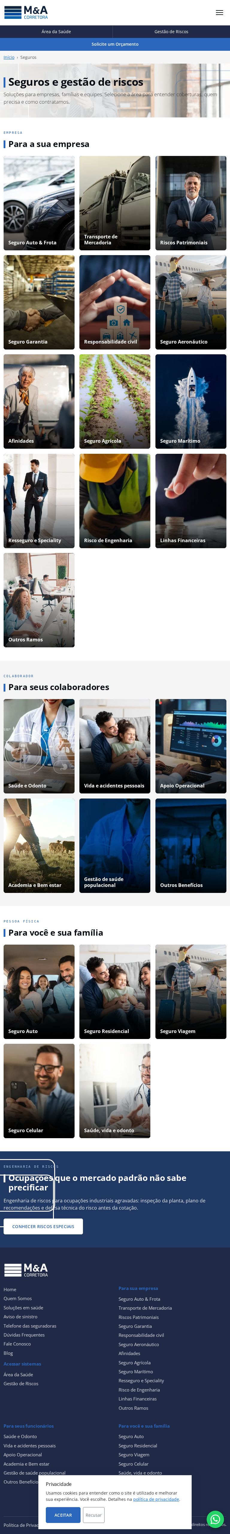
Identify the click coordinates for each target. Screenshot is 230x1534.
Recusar (94, 1515)
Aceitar (63, 1515)
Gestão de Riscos (171, 31)
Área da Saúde (56, 31)
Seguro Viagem (134, 1455)
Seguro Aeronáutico (139, 1344)
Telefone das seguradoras (30, 1326)
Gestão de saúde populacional (35, 1473)
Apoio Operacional (23, 1455)
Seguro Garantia (135, 1326)
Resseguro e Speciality (141, 1380)
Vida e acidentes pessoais (30, 1446)
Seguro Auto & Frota (139, 1299)
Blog (8, 1353)
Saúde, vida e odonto (140, 1473)
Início (9, 57)
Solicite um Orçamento (115, 44)
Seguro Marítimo (136, 1371)
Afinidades (129, 1353)
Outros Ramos (133, 1408)
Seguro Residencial (138, 1446)
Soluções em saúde (23, 1308)
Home (10, 1289)
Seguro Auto (131, 1436)
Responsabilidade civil (141, 1335)
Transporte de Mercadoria (145, 1308)
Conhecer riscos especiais (43, 1226)
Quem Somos (18, 1298)
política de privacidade (156, 1499)
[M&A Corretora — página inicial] (26, 12)
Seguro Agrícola (135, 1363)
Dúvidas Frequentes (24, 1335)
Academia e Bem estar (26, 1464)
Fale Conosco (17, 1344)
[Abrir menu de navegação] (219, 12)
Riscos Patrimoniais (139, 1317)
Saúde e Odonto (20, 1436)
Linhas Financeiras (138, 1399)
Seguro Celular (134, 1464)
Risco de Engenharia (139, 1390)
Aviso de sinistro (20, 1317)
